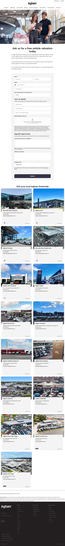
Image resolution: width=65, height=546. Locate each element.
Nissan (18, 515)
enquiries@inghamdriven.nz (6, 515)
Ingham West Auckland (9, 286)
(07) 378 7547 (6, 440)
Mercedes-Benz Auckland (10, 210)
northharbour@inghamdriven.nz (41, 366)
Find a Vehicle (19, 7)
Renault (18, 521)
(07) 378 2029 (6, 477)
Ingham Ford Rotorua (41, 436)
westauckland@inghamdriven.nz (9, 291)
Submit (32, 176)
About (50, 507)
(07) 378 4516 (38, 289)
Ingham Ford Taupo (8, 474)
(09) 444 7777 (38, 364)
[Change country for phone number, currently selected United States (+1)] (15, 85)
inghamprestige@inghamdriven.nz (10, 253)
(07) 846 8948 (6, 402)
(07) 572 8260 (38, 214)
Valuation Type (18, 162)
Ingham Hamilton (8, 398)
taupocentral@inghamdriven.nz (9, 479)
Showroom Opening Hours (7, 540)
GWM (18, 528)
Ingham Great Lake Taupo (10, 436)
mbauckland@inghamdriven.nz (9, 215)
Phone (15, 82)
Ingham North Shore (8, 323)
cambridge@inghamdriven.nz (41, 403)
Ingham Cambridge (40, 398)
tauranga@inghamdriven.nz (40, 328)
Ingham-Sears (39, 210)
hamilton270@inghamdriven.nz (9, 366)
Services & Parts (52, 513)
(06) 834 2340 (38, 252)
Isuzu (18, 513)
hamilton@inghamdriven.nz (8, 403)
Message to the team (19, 151)
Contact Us (58, 7)
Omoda (18, 525)
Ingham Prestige (7, 248)
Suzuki (18, 517)
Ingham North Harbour (41, 361)
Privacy (59, 544)
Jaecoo (18, 527)
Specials (26, 7)
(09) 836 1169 (6, 289)
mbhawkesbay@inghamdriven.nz (42, 253)
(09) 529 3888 (6, 214)
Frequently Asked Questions (7, 538)
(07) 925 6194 (38, 327)
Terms (62, 544)
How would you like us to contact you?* (23, 92)
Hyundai (19, 507)
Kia (18, 519)
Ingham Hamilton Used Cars (11, 361)
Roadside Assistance (6, 536)
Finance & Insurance (34, 7)
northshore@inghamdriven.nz (9, 328)
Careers (50, 519)
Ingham (5, 544)
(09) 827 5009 (38, 402)
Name (16, 76)
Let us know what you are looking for (22, 138)
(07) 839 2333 (6, 364)
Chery (18, 532)
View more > (27, 223)
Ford (18, 530)
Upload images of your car (20, 116)
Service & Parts (43, 7)
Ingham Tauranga (40, 323)
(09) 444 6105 (6, 327)
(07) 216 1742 (38, 440)
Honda (18, 523)
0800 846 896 (3, 513)
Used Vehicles (52, 511)
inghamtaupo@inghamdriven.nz (41, 291)
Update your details (5, 534)
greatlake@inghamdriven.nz (8, 441)
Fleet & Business (50, 7)
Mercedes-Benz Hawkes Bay (43, 248)
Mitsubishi (19, 509)
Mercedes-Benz (20, 511)
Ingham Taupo (39, 286)
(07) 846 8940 (6, 252)
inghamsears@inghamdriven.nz (41, 215)
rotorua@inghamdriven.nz (40, 441)
